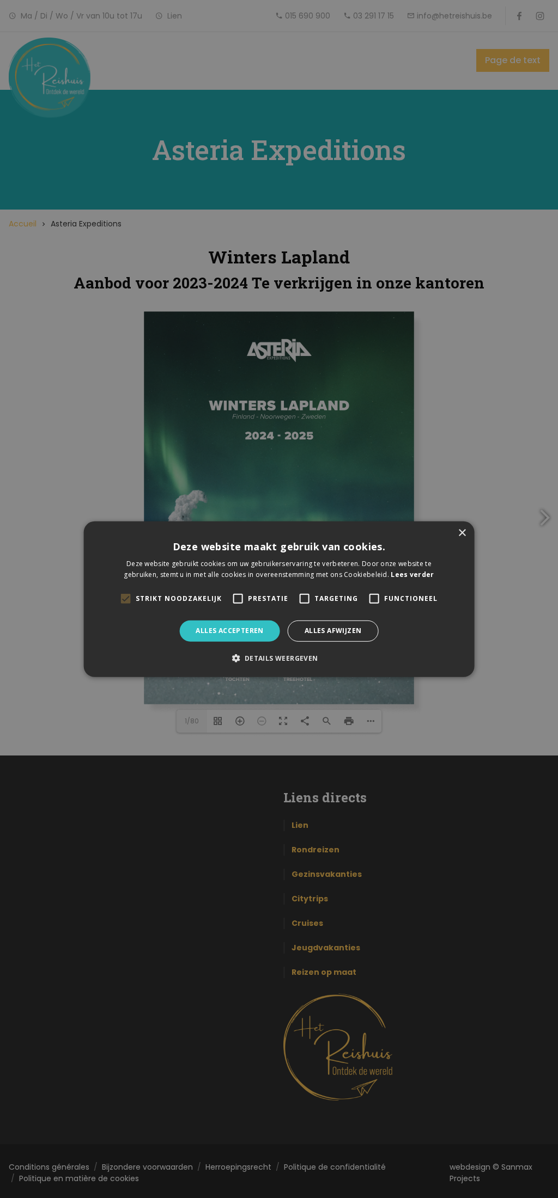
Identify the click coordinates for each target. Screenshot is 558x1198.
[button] (279, 658)
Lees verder (412, 574)
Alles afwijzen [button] (333, 630)
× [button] (462, 533)
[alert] (279, 599)
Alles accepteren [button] (229, 630)
